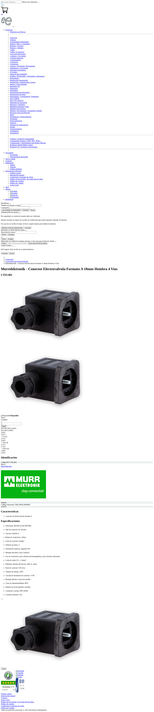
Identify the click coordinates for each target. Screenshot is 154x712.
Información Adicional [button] (13, 171)
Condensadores (15, 60)
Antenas (13, 40)
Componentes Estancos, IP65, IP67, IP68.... (25, 141)
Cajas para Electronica (18, 54)
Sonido (12, 127)
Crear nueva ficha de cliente (38, 243)
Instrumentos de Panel (18, 94)
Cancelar (25, 210)
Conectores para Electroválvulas (16, 261)
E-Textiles (13, 72)
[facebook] (20, 671)
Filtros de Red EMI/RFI (18, 74)
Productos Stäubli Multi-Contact (21, 145)
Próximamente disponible (19, 157)
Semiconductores (16, 121)
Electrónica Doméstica (18, 70)
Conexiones (14, 64)
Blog (7, 187)
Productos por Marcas (17, 32)
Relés (12, 115)
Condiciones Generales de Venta (21, 177)
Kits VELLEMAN (16, 101)
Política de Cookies (17, 181)
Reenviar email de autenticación (12, 228)
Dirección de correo (8, 232)
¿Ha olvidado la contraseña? (11, 210)
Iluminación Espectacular (19, 80)
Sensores (13, 123)
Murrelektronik (6, 466)
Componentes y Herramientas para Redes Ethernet (28, 143)
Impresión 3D (15, 86)
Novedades (14, 155)
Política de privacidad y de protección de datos (26, 179)
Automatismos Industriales (19, 42)
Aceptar (10, 239)
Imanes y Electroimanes (18, 84)
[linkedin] (19, 675)
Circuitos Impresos (16, 58)
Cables (12, 50)
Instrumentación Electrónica (20, 92)
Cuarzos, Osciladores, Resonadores (22, 66)
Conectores (14, 62)
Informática (14, 90)
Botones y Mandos (16, 48)
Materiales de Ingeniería (18, 103)
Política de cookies (7, 704)
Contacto (8, 161)
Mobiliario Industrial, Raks (19, 107)
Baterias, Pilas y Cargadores (20, 44)
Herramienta (14, 78)
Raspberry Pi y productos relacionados (23, 147)
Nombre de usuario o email (10, 205)
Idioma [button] (7, 189)
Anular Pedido (6, 245)
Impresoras (14, 88)
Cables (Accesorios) (17, 52)
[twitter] (19, 677)
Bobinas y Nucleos (16, 46)
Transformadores (16, 129)
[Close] (10, 203)
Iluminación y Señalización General (22, 82)
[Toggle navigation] (13, 26)
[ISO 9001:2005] (20, 692)
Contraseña (5, 208)
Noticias (13, 167)
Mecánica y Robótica (17, 105)
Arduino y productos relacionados (22, 139)
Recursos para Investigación (20, 113)
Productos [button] (9, 30)
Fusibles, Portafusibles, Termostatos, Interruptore (27, 76)
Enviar (33, 210)
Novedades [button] (9, 153)
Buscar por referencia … (31, 2)
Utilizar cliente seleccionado (17, 243)
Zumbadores (14, 133)
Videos (12, 165)
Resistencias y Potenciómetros (20, 117)
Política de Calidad (16, 183)
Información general (17, 175)
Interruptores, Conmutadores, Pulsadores (24, 96)
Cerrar (4, 239)
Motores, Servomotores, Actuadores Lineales (26, 111)
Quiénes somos (15, 173)
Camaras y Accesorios (18, 56)
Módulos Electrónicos (17, 109)
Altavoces (13, 38)
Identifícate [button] (9, 199)
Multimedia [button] (9, 163)
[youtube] (19, 673)
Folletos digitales (16, 169)
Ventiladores (14, 131)
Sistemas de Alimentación (19, 125)
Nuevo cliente (10, 159)
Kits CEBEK (14, 98)
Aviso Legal (14, 185)
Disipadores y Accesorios (19, 68)
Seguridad (13, 119)
